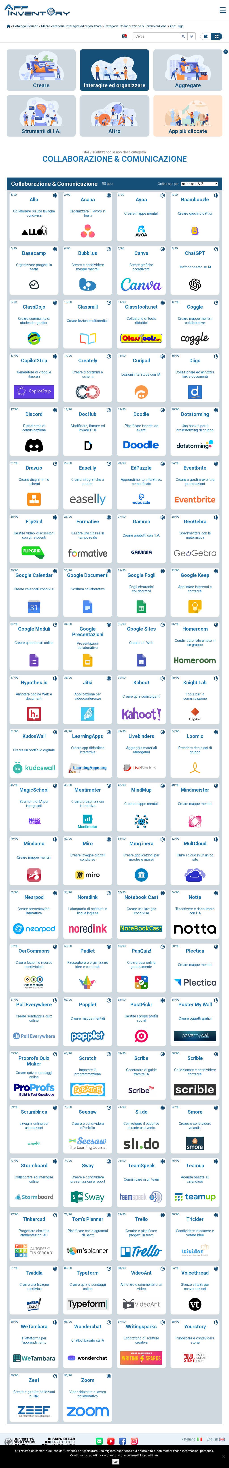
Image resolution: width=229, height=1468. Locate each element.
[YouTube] (110, 1441)
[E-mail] (99, 1441)
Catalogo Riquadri (25, 26)
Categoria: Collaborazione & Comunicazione (136, 26)
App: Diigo (177, 26)
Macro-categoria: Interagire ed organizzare (71, 26)
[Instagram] (134, 1441)
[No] (223, 1456)
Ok (116, 1462)
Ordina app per (168, 184)
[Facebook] (122, 1441)
